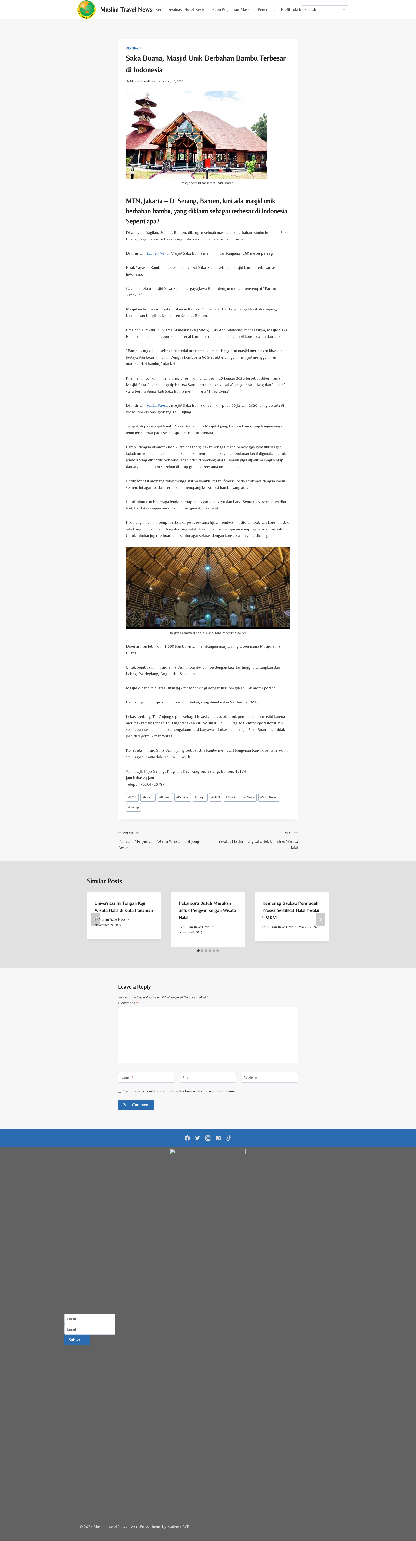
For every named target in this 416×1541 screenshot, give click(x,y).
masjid (200, 797)
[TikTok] (228, 1138)
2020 (132, 797)
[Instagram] (208, 1138)
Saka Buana (268, 797)
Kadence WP (178, 1526)
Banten (164, 797)
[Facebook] (187, 1138)
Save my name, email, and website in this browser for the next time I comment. (182, 1091)
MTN (215, 797)
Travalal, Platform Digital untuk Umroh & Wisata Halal (257, 840)
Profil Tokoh (291, 9)
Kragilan (182, 797)
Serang (133, 807)
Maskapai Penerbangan (260, 9)
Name (126, 1077)
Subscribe (77, 1339)
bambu (148, 797)
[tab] (198, 950)
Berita (160, 9)
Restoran (202, 9)
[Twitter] (198, 1138)
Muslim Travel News (143, 81)
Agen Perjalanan (225, 9)
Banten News (158, 253)
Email (188, 1077)
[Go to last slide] (95, 919)
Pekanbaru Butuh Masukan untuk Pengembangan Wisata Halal (207, 910)
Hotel (189, 9)
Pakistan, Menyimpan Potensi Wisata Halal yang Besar (158, 840)
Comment (128, 1002)
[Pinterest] (218, 1138)
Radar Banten (158, 405)
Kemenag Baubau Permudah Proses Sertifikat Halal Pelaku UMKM (290, 910)
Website (251, 1077)
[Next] (320, 919)
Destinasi (175, 9)
